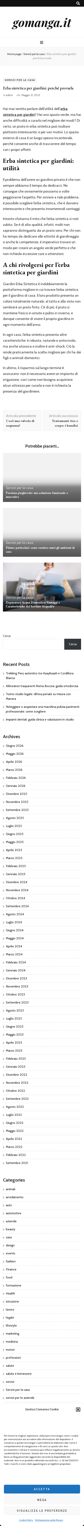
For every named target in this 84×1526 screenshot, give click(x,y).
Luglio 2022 (14, 1115)
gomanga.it (42, 22)
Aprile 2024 (14, 946)
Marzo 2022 (14, 1147)
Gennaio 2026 (15, 786)
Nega (42, 1500)
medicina (12, 1341)
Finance (11, 1269)
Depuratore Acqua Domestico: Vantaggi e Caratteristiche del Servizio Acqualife (33, 604)
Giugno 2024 (14, 930)
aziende (11, 1221)
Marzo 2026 (14, 770)
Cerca (7, 636)
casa (9, 1237)
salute (10, 1365)
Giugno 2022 (14, 1123)
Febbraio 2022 (16, 1155)
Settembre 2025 (17, 810)
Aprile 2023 (14, 1042)
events (10, 1253)
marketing (12, 1333)
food (9, 1277)
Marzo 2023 (14, 1050)
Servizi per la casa (20, 79)
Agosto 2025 (15, 818)
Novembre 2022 (17, 1083)
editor (9, 95)
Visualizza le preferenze (42, 1510)
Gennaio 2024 (15, 970)
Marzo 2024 (14, 954)
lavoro (10, 1309)
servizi (10, 1382)
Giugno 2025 (14, 834)
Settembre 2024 (17, 906)
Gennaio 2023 (15, 1066)
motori (10, 1349)
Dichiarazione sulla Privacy (49, 1520)
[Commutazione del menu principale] (42, 42)
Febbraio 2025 (16, 866)
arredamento (14, 1197)
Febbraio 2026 (16, 778)
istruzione (12, 1301)
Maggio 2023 (14, 1034)
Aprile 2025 (14, 850)
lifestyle (11, 1325)
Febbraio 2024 (16, 962)
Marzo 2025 (14, 858)
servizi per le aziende (20, 1398)
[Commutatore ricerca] (78, 3)
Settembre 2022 (17, 1099)
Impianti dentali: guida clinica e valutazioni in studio (40, 719)
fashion (11, 1261)
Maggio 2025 (15, 842)
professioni (13, 1357)
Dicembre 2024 (16, 882)
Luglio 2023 (14, 1018)
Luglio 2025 (14, 826)
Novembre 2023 (17, 986)
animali (10, 1189)
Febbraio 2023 (16, 1058)
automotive (13, 1213)
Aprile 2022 (14, 1139)
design (10, 1245)
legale (10, 1317)
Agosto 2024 (15, 914)
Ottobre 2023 (15, 994)
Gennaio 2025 (15, 874)
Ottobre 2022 (15, 1091)
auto (9, 1205)
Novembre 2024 (17, 890)
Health (10, 1293)
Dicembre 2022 (16, 1074)
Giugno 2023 (14, 1026)
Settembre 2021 (17, 1163)
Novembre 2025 (17, 802)
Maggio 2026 (15, 754)
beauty (10, 1229)
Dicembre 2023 (16, 978)
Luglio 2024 (14, 922)
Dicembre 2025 (16, 794)
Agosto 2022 (15, 1107)
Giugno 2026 (14, 746)
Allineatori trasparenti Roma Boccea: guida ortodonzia (42, 686)
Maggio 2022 (15, 1131)
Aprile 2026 (14, 762)
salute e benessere (19, 1374)
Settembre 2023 (17, 1002)
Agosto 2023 (15, 1010)
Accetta (42, 1489)
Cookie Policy (26, 1520)
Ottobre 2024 (15, 898)
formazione (13, 1285)
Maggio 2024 (15, 938)
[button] (78, 1410)
